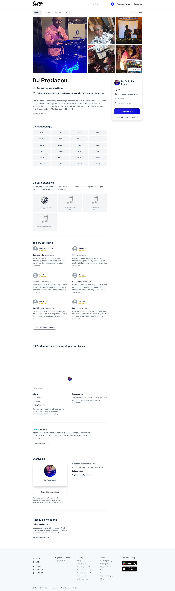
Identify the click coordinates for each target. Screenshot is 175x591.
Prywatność (65, 588)
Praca (102, 573)
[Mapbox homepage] (38, 388)
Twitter (38, 567)
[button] (112, 4)
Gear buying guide (84, 567)
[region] (70, 370)
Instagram (39, 573)
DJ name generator (84, 570)
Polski (38, 558)
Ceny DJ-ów (81, 576)
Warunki (54, 588)
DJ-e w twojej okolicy (85, 573)
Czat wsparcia (105, 564)
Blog (79, 561)
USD (36, 562)
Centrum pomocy (106, 561)
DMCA (75, 588)
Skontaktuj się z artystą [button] (50, 492)
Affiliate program (83, 579)
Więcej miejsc (60, 561)
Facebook (39, 570)
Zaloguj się (138, 4)
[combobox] (101, 4)
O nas (102, 570)
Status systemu (105, 567)
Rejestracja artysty (124, 4)
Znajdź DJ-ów (82, 564)
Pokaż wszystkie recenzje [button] (44, 327)
